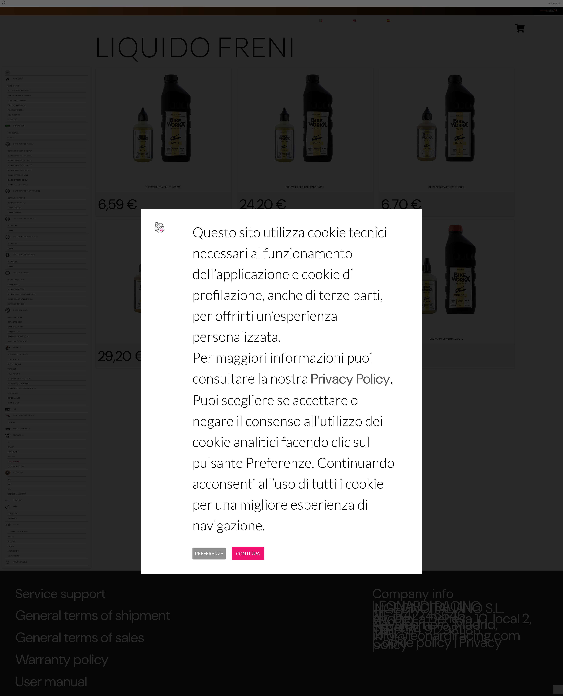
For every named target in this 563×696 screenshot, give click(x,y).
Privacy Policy (350, 379)
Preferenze (209, 553)
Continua (248, 553)
